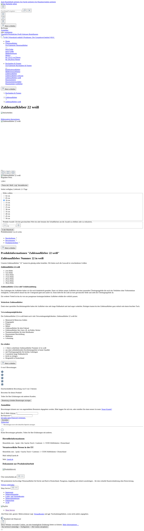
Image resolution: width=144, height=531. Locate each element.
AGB (7, 502)
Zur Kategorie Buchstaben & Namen (18, 66)
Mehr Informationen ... (71, 525)
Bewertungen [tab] (10, 240)
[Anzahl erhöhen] (18, 225)
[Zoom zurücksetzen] (8, 172)
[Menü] (3, 7)
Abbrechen (5, 422)
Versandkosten (39, 514)
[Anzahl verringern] (5, 225)
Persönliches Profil (15, 34)
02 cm (8, 196)
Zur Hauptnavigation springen (45, 2)
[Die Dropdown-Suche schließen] (29, 10)
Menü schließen (10, 26)
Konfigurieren (25, 527)
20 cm (8, 205)
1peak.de (10, 459)
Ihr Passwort (6, 416)
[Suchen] (24, 10)
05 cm (8, 198)
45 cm (8, 216)
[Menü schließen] (6, 68)
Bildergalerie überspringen (10, 119)
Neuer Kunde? (106, 409)
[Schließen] (2, 170)
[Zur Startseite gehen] (9, 4)
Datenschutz (9, 500)
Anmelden (4, 30)
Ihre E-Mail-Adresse (9, 413)
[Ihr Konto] (3, 22)
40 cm (8, 214)
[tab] (11, 238)
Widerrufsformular (11, 494)
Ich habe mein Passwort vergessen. (13, 418)
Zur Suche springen (27, 2)
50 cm (8, 218)
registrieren (8, 32)
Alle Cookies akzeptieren (40, 527)
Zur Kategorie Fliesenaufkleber (16, 45)
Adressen (25, 34)
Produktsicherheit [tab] (11, 243)
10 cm (8, 200)
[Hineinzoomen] (13, 172)
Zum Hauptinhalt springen (10, 2)
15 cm (8, 203)
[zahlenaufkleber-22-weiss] (10, 121)
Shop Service (10, 510)
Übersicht (4, 34)
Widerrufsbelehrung (12, 498)
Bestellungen (33, 34)
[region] (72, 148)
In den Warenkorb (7, 230)
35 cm (8, 212)
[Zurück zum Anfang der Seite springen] (3, 522)
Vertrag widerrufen (7, 485)
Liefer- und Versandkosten (14, 496)
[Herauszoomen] (3, 172)
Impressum (9, 492)
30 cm (8, 209)
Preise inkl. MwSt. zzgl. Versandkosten (14, 185)
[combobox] (11, 11)
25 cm (8, 207)
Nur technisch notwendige (10, 527)
